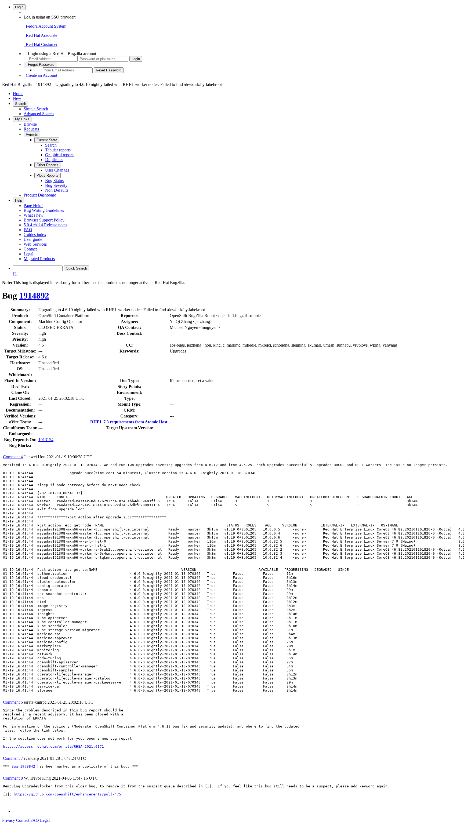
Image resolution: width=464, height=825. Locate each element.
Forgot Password (40, 65)
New (17, 98)
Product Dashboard (40, 195)
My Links (22, 119)
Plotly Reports (48, 175)
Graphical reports (59, 154)
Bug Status (54, 180)
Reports (32, 134)
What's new (34, 215)
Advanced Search (39, 113)
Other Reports (47, 165)
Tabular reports (58, 150)
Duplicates (54, 159)
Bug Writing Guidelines (44, 210)
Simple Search (36, 109)
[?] (15, 273)
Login (19, 7)
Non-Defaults (56, 190)
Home (18, 93)
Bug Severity (56, 185)
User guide (33, 239)
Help (18, 200)
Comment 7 (13, 758)
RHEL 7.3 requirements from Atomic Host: (129, 422)
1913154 (45, 439)
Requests (31, 129)
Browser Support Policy (44, 220)
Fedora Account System (45, 26)
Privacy (8, 820)
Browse (30, 124)
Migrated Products (39, 258)
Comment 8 (13, 778)
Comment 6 (13, 702)
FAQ (28, 229)
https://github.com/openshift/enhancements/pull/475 (67, 794)
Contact (30, 249)
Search (20, 104)
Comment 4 (13, 457)
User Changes (57, 170)
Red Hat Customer (40, 44)
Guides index (35, 234)
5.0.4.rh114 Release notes (45, 225)
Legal (28, 254)
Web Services (35, 244)
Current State (47, 140)
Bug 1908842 (23, 766)
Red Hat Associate (40, 35)
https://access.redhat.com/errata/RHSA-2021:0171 (53, 746)
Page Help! (33, 205)
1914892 (34, 295)
